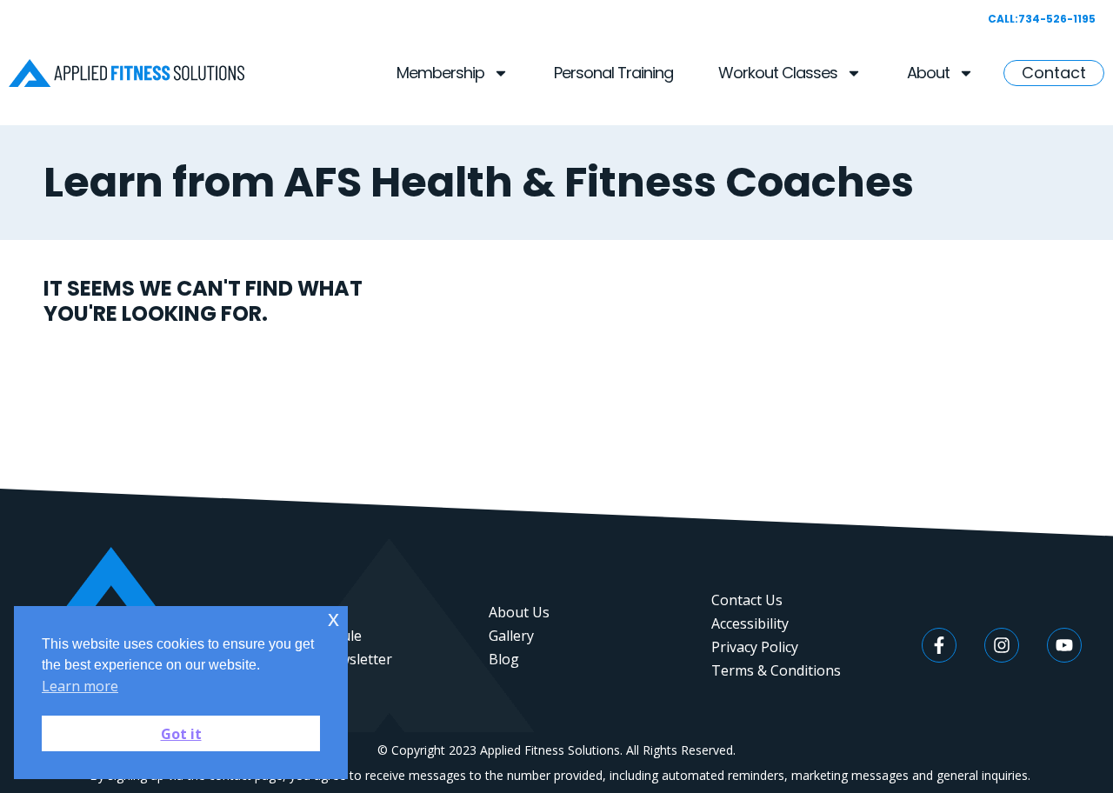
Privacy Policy (754, 646)
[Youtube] (1064, 645)
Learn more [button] (80, 686)
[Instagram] (1001, 645)
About (928, 72)
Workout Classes (777, 72)
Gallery (511, 635)
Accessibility (750, 623)
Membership (440, 72)
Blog (504, 659)
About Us (519, 612)
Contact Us (747, 600)
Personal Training (613, 72)
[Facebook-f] (939, 645)
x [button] (333, 618)
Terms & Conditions (776, 670)
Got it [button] (181, 733)
